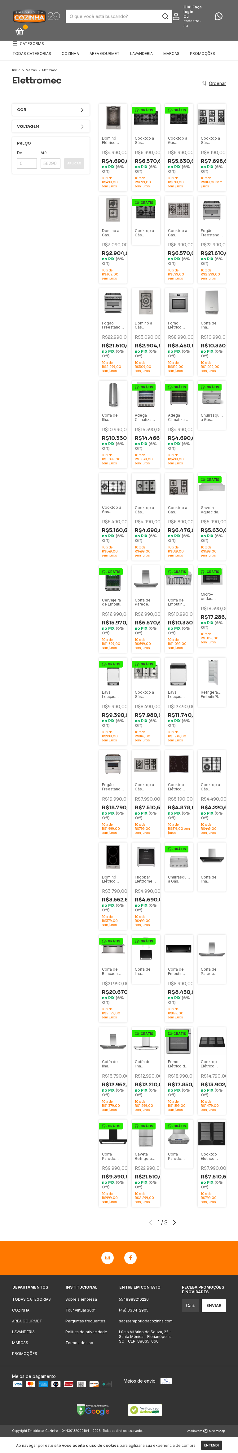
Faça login (192, 9)
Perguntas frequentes (85, 1321)
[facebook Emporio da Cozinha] (130, 1258)
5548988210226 (134, 1299)
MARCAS (171, 53)
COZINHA (70, 53)
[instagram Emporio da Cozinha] (107, 1258)
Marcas (31, 70)
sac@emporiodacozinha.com (146, 1321)
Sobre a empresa (81, 1299)
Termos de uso (79, 1342)
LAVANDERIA (141, 53)
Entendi (211, 1445)
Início (16, 70)
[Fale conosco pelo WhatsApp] (219, 17)
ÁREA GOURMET (105, 53)
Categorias (32, 43)
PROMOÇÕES (202, 53)
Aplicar (74, 163)
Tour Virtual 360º (80, 1310)
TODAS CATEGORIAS (31, 53)
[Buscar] (165, 16)
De (19, 152)
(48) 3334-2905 (133, 1310)
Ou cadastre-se (192, 21)
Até (44, 152)
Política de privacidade (86, 1332)
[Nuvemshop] (206, 1431)
